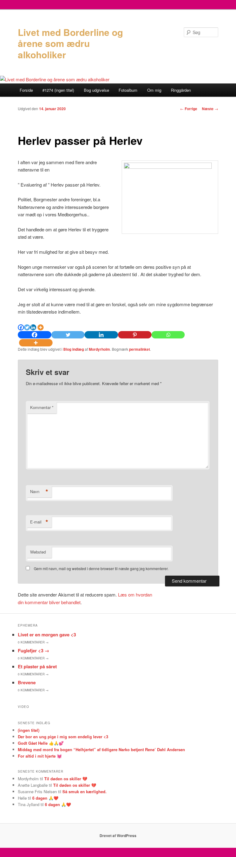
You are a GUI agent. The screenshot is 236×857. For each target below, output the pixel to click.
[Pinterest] (134, 334)
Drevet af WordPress (118, 835)
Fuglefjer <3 (33, 650)
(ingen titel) (28, 730)
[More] (40, 327)
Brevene (27, 682)
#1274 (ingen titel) (58, 90)
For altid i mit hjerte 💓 (40, 756)
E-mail (39, 522)
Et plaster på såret (37, 666)
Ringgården (181, 90)
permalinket (139, 349)
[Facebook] (21, 327)
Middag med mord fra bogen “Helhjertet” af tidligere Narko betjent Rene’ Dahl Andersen (101, 749)
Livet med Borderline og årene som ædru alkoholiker (70, 43)
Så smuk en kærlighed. (84, 791)
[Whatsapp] (168, 334)
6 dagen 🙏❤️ (45, 798)
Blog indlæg (73, 349)
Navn (39, 491)
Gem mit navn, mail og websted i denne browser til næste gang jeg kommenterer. (101, 568)
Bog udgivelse (96, 90)
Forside (26, 90)
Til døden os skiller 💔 (65, 779)
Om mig (154, 90)
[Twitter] (27, 327)
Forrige (188, 108)
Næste (210, 108)
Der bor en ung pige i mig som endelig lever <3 (63, 736)
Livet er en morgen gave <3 (47, 634)
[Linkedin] (33, 327)
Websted (38, 552)
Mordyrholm (99, 349)
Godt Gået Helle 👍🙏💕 (41, 743)
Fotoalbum (128, 90)
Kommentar (41, 407)
